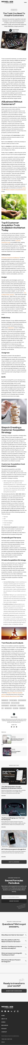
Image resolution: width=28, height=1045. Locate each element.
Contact (4, 1032)
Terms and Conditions (6, 1039)
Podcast (4, 1028)
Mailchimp (11, 327)
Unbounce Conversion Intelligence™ (10, 257)
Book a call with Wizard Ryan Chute (10, 696)
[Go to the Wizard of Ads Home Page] (7, 2)
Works (3, 1022)
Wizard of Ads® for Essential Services (16, 189)
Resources (4, 1025)
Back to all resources (14, 861)
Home (3, 1015)
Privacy (3, 1042)
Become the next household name (14, 990)
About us (4, 1018)
